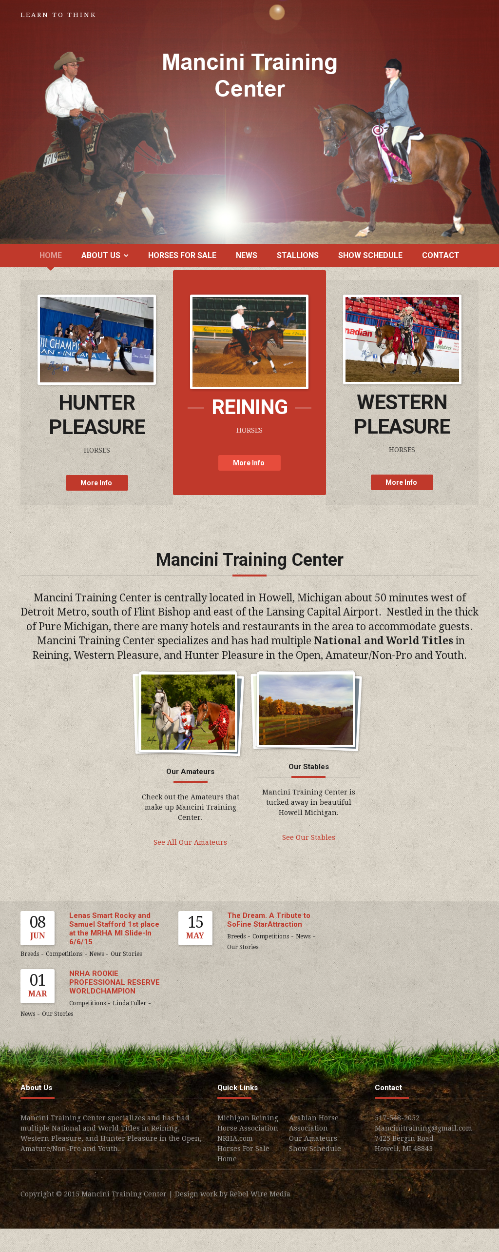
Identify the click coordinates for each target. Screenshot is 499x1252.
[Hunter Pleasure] (97, 339)
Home (50, 255)
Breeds (29, 954)
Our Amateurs (313, 1138)
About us (100, 255)
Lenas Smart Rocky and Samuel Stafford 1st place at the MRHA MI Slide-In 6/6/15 (114, 928)
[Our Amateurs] (188, 711)
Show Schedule (370, 255)
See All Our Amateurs (190, 842)
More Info (97, 483)
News (246, 255)
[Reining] (249, 341)
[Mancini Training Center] (250, 75)
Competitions (64, 954)
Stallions (298, 255)
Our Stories (126, 954)
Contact (441, 255)
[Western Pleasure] (402, 338)
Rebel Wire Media (260, 1194)
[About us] (306, 709)
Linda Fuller (129, 1003)
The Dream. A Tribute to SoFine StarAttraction (268, 920)
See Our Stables (308, 837)
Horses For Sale (182, 255)
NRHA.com (235, 1138)
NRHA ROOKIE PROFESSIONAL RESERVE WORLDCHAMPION (114, 982)
